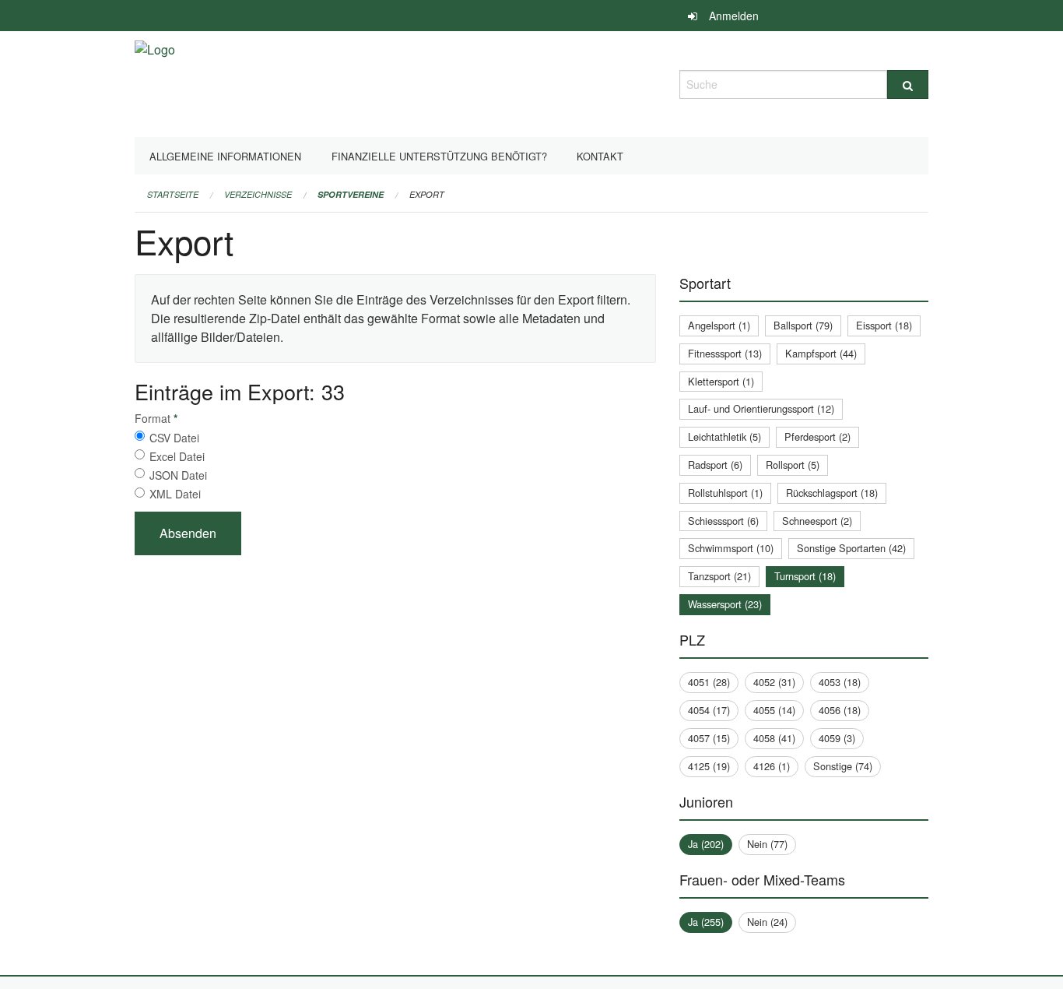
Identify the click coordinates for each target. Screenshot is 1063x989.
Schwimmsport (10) (731, 547)
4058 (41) (774, 737)
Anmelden (734, 15)
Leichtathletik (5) (724, 436)
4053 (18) (840, 681)
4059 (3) (837, 737)
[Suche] (907, 84)
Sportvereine (350, 194)
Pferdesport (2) (817, 436)
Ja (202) (706, 843)
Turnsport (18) (805, 575)
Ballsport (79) (803, 325)
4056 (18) (840, 709)
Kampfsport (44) (821, 353)
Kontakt (600, 156)
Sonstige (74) (842, 765)
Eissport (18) (884, 325)
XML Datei (175, 494)
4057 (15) (709, 737)
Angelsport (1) (719, 325)
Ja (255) (706, 921)
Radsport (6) (715, 464)
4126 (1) (771, 765)
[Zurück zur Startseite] (155, 82)
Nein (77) (767, 843)
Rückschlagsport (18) (832, 492)
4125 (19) (709, 765)
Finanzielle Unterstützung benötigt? (439, 156)
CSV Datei (174, 437)
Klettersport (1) (721, 381)
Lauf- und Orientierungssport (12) (761, 408)
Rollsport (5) (792, 464)
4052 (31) (774, 681)
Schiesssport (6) (723, 520)
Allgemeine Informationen (225, 156)
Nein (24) (767, 921)
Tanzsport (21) (719, 575)
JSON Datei (178, 475)
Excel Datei (177, 456)
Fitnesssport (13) (725, 353)
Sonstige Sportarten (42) (851, 547)
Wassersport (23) (725, 604)
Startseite (172, 194)
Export (426, 194)
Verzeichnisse (258, 194)
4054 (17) (709, 709)
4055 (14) (774, 709)
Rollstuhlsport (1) (725, 492)
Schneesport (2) (817, 520)
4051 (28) (709, 681)
